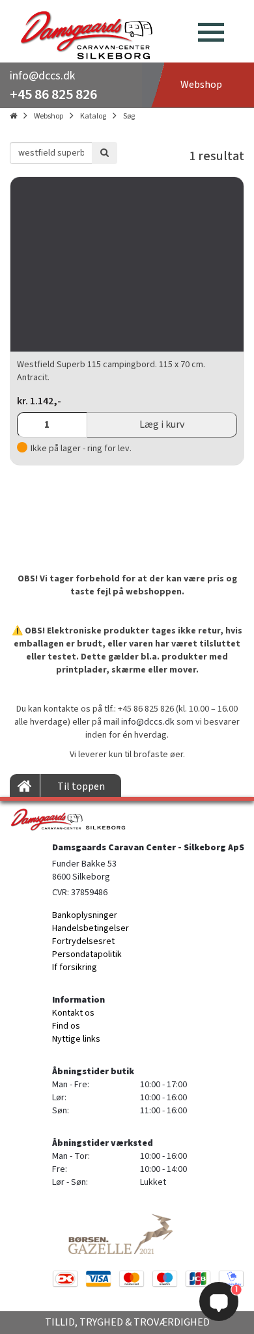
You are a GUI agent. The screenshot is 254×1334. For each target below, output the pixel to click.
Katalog (93, 116)
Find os (66, 1026)
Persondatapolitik (87, 954)
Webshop (48, 116)
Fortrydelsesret (83, 941)
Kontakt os (73, 1013)
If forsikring (74, 967)
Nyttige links (76, 1039)
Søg (129, 116)
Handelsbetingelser (90, 928)
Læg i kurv (161, 424)
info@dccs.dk (42, 76)
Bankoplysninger (84, 915)
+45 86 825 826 (53, 94)
